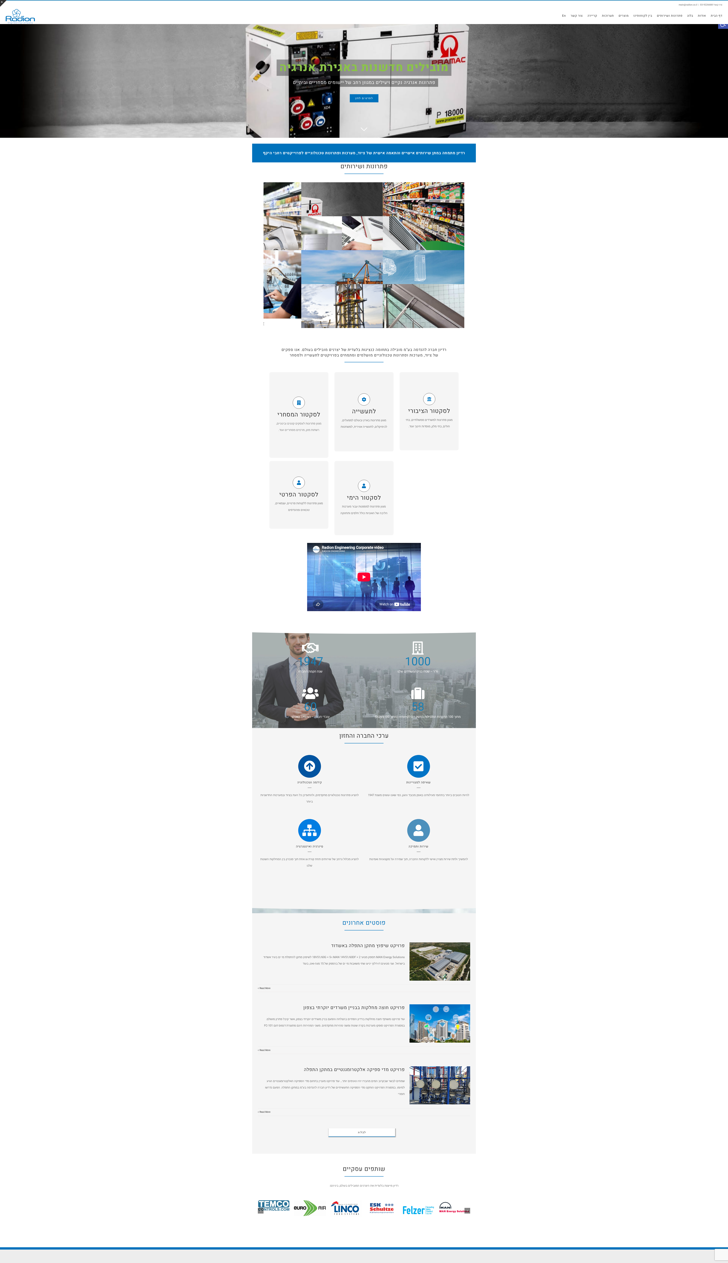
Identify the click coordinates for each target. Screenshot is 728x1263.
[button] (467, 1209)
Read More (265, 988)
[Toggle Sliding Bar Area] (3, 3)
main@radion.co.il (688, 4)
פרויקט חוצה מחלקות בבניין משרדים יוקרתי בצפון (354, 1007)
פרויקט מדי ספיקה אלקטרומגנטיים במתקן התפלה (354, 1069)
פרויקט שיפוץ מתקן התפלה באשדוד (368, 945)
